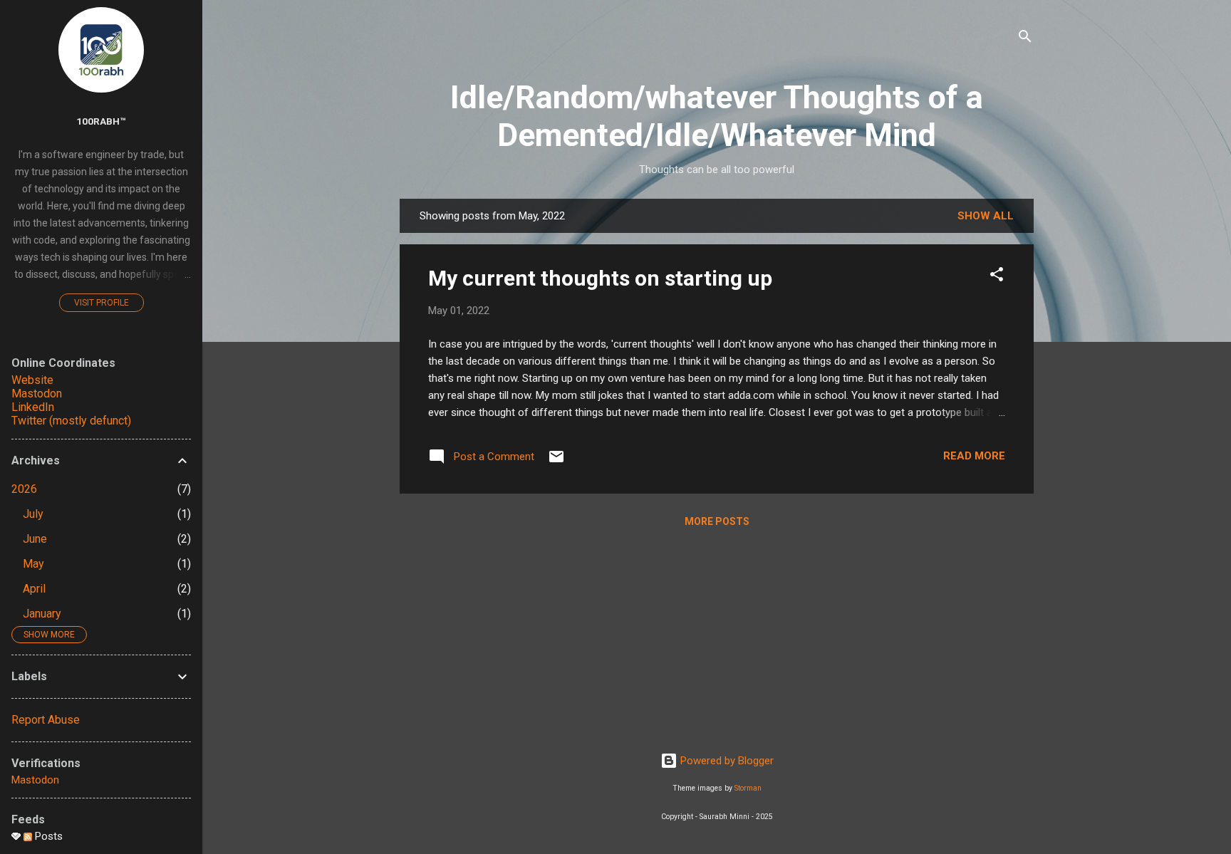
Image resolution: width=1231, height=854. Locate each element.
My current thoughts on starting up (600, 278)
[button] (996, 277)
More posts (717, 521)
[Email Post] (556, 461)
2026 (24, 489)
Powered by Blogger (725, 760)
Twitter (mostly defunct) (71, 420)
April (34, 588)
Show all (985, 215)
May (33, 564)
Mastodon (36, 393)
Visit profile (101, 303)
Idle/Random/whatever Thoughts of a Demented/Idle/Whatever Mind (716, 116)
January (42, 613)
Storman (748, 788)
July (33, 514)
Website (32, 380)
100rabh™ (101, 121)
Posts (47, 836)
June (35, 539)
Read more (974, 455)
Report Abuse (45, 720)
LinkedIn (32, 407)
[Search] (1025, 39)
